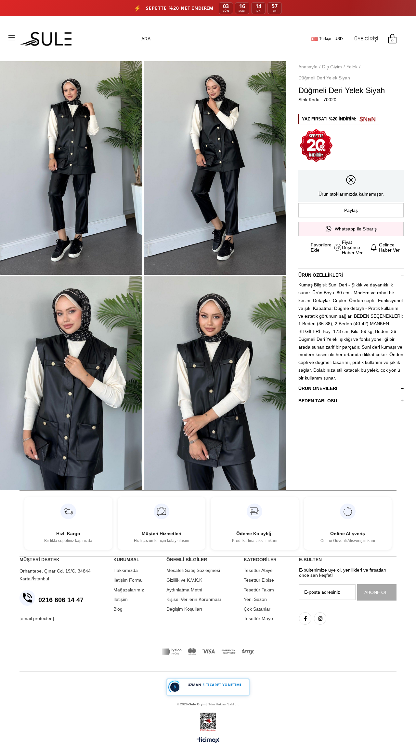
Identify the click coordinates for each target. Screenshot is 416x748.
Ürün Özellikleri (320, 275)
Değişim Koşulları (184, 609)
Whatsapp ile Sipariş (356, 228)
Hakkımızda (125, 570)
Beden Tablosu (317, 400)
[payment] (208, 651)
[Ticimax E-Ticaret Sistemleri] (208, 740)
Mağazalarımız (128, 589)
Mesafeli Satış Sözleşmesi (193, 570)
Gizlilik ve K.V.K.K (184, 580)
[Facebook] (305, 618)
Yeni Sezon (255, 599)
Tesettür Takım (259, 589)
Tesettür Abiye (258, 570)
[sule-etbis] (208, 722)
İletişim (120, 599)
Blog (118, 609)
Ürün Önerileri (317, 388)
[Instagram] (320, 618)
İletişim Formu (128, 580)
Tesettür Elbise (259, 580)
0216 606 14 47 (61, 599)
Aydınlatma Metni (184, 589)
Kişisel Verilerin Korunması (193, 599)
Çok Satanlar (257, 609)
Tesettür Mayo (258, 618)
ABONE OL (375, 592)
